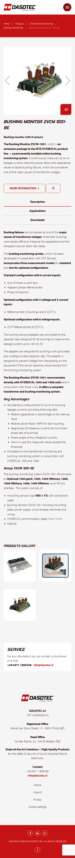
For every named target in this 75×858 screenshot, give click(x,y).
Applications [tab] (37, 211)
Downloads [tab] (37, 220)
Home (6, 23)
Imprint (37, 792)
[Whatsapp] (45, 833)
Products (19, 23)
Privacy (37, 799)
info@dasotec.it (43, 665)
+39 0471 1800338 (19, 665)
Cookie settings (37, 807)
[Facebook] (30, 833)
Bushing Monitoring (13, 27)
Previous (7, 80)
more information (23, 188)
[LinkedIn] (37, 833)
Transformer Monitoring (41, 23)
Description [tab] (37, 201)
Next (67, 80)
